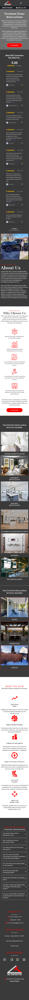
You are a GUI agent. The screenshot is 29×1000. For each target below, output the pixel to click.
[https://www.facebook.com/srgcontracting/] (12, 959)
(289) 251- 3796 (15, 920)
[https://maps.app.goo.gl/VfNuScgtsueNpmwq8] (18, 959)
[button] (21, 3)
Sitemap (22, 979)
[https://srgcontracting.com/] (8, 3)
